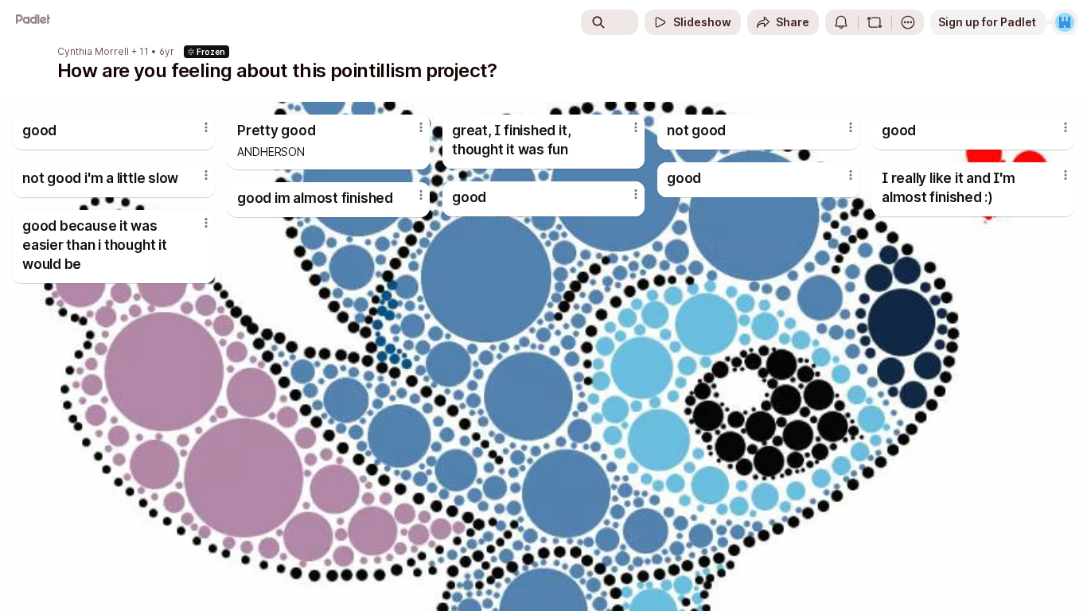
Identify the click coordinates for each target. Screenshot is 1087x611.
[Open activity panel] (841, 22)
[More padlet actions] (908, 22)
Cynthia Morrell (93, 51)
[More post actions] (206, 127)
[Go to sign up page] (1064, 22)
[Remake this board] (874, 22)
